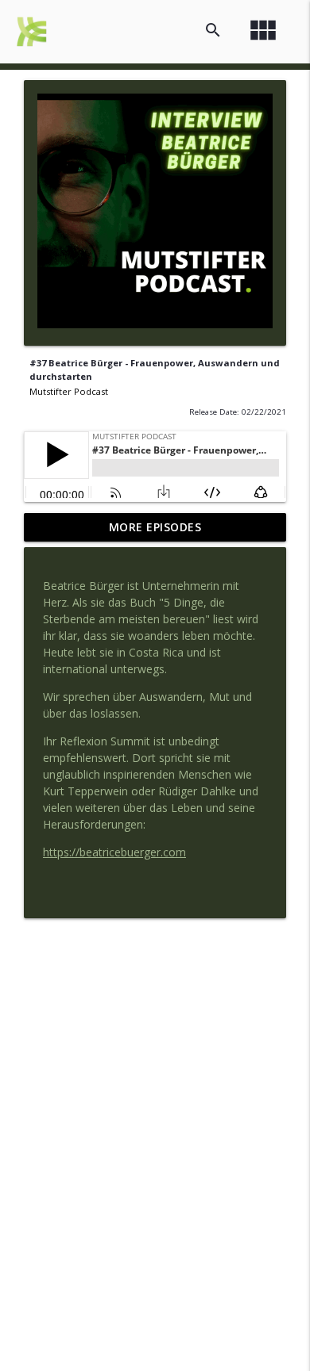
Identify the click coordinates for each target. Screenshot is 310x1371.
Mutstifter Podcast (68, 391)
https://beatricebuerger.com (114, 852)
